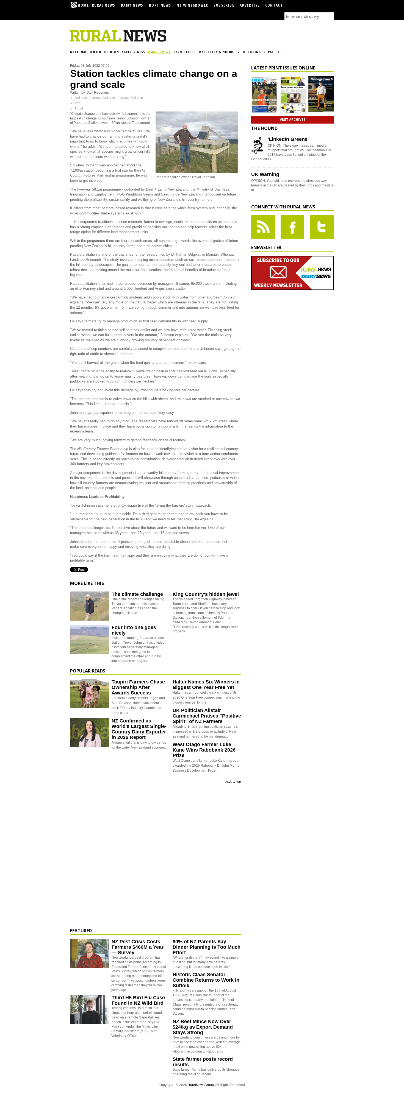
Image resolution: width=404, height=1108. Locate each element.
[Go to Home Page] (118, 41)
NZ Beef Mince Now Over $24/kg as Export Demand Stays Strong (203, 1027)
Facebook (292, 227)
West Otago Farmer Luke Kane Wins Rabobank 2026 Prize (204, 750)
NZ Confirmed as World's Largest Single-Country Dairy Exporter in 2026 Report (139, 729)
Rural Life (272, 52)
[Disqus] (155, 856)
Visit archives (292, 119)
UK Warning (265, 174)
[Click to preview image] (197, 172)
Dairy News (132, 5)
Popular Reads (87, 671)
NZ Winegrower (192, 5)
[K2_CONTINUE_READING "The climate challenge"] (89, 619)
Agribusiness (133, 52)
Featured (81, 931)
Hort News (160, 5)
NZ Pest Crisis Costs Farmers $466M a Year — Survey (138, 947)
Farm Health (185, 52)
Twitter (322, 227)
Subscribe (224, 5)
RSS (263, 227)
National (78, 52)
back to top (233, 781)
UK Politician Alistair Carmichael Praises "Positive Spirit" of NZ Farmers (207, 716)
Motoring (251, 52)
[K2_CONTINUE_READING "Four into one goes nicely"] (89, 653)
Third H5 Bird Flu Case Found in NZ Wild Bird (138, 1000)
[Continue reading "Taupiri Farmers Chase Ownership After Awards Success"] (89, 693)
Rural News (103, 5)
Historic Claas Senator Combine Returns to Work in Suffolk (206, 980)
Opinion (111, 52)
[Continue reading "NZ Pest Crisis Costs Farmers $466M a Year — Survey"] (89, 953)
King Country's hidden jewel (206, 594)
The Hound (264, 128)
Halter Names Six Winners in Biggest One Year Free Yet (206, 684)
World (95, 52)
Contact (274, 5)
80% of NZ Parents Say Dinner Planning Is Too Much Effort (206, 947)
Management (159, 52)
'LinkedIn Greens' (288, 139)
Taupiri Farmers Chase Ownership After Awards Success (138, 687)
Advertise (250, 5)
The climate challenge (137, 594)
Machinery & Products (219, 52)
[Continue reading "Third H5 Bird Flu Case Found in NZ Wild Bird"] (89, 1009)
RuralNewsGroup (201, 1085)
